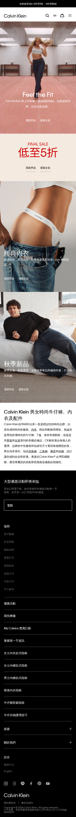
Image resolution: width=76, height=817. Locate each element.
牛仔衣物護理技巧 (15, 715)
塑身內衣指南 (12, 690)
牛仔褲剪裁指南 (14, 702)
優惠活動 (10, 603)
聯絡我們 (9, 549)
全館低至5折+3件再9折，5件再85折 (38, 3)
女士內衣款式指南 (15, 653)
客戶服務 (9, 534)
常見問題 (9, 541)
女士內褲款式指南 (15, 665)
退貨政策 (9, 565)
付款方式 (9, 581)
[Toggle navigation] (70, 15)
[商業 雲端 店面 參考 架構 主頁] (15, 15)
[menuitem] (54, 15)
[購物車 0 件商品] (62, 15)
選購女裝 (45, 120)
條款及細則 (27, 802)
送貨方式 (9, 573)
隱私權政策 (10, 802)
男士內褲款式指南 (15, 678)
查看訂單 (9, 557)
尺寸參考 (9, 589)
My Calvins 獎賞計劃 (17, 628)
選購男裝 (31, 120)
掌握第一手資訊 (14, 640)
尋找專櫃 (10, 616)
